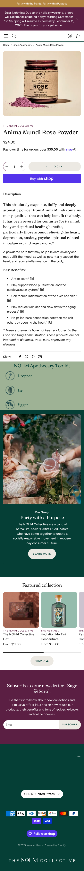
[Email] (40, 356)
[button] (5, 36)
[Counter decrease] (6, 166)
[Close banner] (76, 18)
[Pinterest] (33, 356)
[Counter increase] (21, 166)
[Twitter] (26, 356)
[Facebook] (20, 356)
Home (6, 45)
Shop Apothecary (22, 45)
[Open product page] (21, 610)
